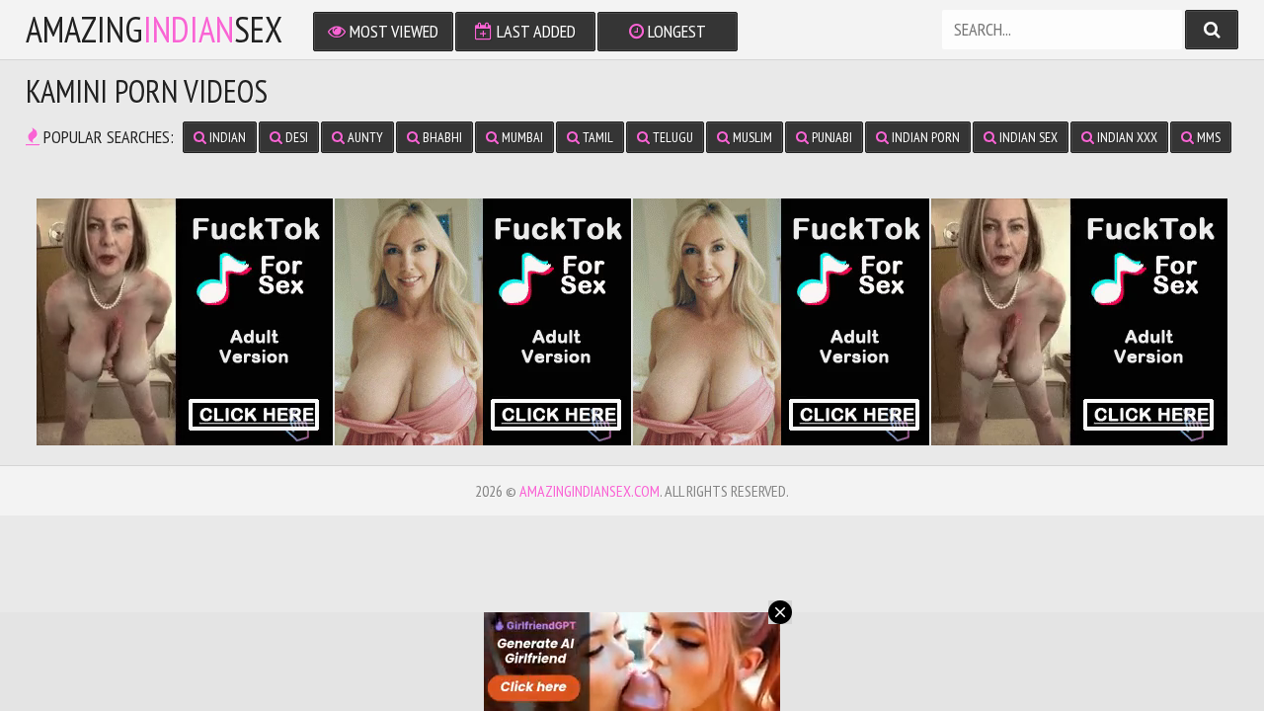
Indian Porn (924, 137)
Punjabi (830, 137)
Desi (295, 137)
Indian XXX (1125, 137)
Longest (675, 31)
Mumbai (521, 137)
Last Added (534, 31)
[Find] (1211, 29)
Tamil (596, 137)
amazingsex (154, 29)
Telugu (671, 137)
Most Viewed (392, 31)
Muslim (751, 137)
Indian (226, 137)
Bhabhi (441, 137)
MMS (1207, 137)
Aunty (364, 137)
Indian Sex (1027, 137)
